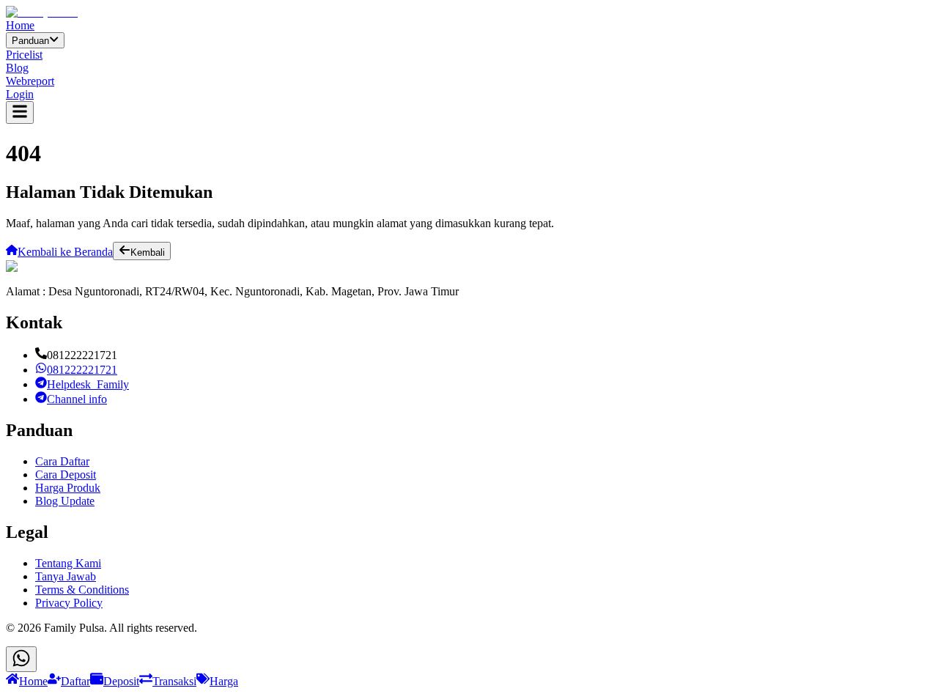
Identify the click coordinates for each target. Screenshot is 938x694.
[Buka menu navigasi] (20, 112)
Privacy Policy (69, 603)
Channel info (77, 399)
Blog (17, 68)
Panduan (30, 40)
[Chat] (21, 659)
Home (20, 25)
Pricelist (24, 54)
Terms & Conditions (82, 589)
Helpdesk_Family (88, 384)
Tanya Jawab (65, 576)
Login (20, 94)
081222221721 (82, 369)
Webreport (30, 81)
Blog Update (65, 501)
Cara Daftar (62, 461)
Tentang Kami (68, 563)
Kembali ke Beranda (65, 252)
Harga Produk (67, 487)
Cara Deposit (65, 474)
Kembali (147, 252)
